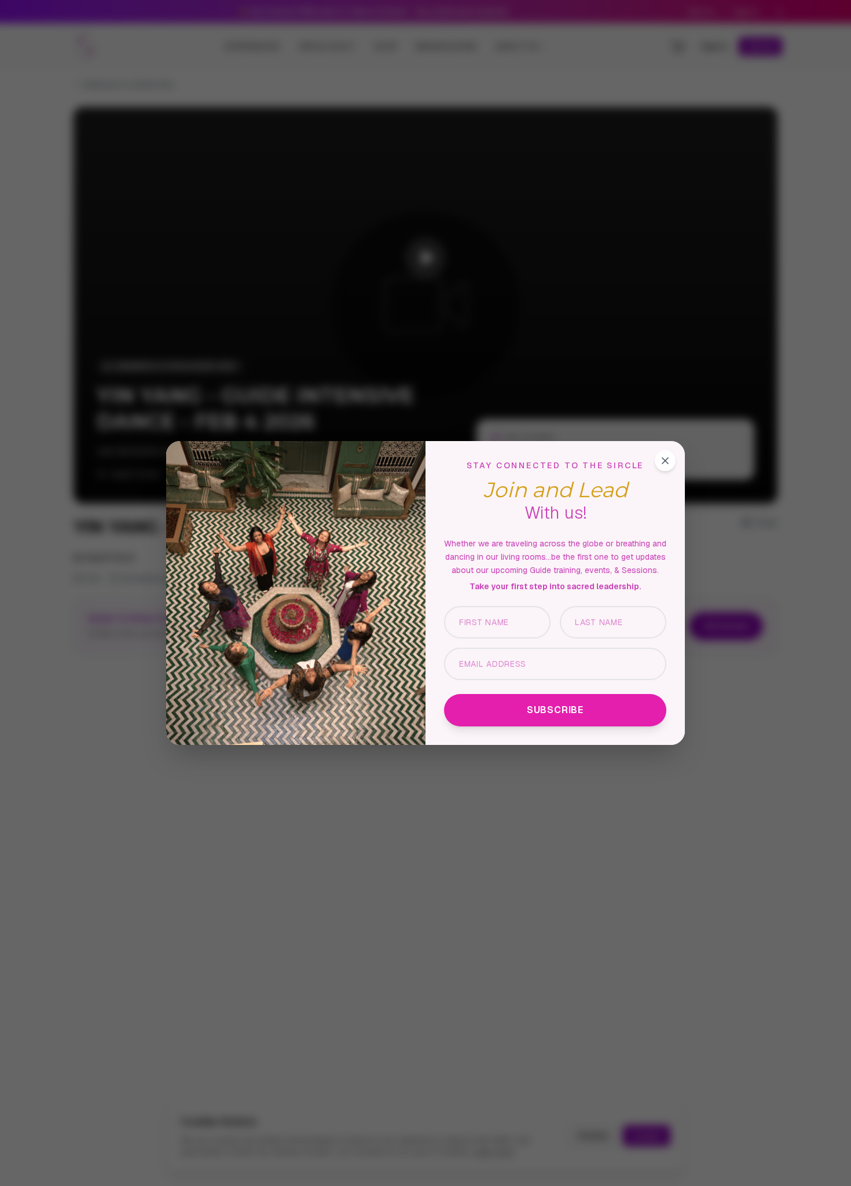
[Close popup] (665, 460)
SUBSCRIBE (555, 710)
